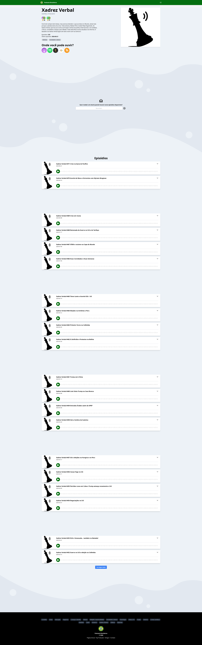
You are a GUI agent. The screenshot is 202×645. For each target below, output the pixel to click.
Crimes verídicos (155, 619)
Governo (94, 622)
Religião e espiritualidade (97, 619)
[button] (161, 2)
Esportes (119, 622)
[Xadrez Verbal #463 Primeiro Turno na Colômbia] (48, 329)
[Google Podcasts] (61, 50)
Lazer (87, 622)
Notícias (45, 40)
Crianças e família (76, 619)
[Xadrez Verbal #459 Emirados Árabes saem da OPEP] (48, 409)
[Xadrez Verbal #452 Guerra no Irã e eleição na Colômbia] (48, 556)
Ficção (139, 619)
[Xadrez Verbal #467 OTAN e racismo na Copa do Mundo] (48, 248)
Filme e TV (131, 619)
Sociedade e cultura (55, 40)
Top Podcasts (100, 638)
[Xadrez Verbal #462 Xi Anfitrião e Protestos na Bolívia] (48, 343)
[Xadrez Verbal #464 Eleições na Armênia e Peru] (48, 314)
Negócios (65, 619)
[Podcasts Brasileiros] (101, 628)
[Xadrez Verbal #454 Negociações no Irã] (48, 504)
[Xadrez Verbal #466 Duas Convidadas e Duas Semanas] (48, 262)
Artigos (107, 638)
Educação (57, 619)
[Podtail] (55, 50)
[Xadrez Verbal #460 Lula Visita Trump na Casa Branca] (48, 395)
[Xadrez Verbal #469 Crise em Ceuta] (48, 219)
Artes (50, 619)
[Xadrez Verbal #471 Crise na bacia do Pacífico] (48, 168)
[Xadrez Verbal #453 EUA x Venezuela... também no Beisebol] (48, 542)
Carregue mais (101, 567)
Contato (112, 638)
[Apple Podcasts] (44, 50)
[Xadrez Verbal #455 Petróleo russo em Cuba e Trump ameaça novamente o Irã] (48, 490)
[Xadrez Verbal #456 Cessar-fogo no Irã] (48, 476)
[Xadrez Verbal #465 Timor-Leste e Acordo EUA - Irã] (48, 300)
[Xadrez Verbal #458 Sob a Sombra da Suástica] (48, 424)
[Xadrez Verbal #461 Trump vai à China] (48, 381)
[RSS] (67, 50)
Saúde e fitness (104, 622)
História (145, 619)
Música (85, 619)
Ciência (113, 622)
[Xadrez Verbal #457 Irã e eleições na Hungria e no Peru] (48, 461)
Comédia (44, 619)
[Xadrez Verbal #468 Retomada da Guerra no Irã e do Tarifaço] (48, 234)
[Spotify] (50, 50)
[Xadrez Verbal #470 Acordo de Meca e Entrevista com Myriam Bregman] (48, 182)
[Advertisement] (101, 201)
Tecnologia (123, 619)
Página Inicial (91, 638)
